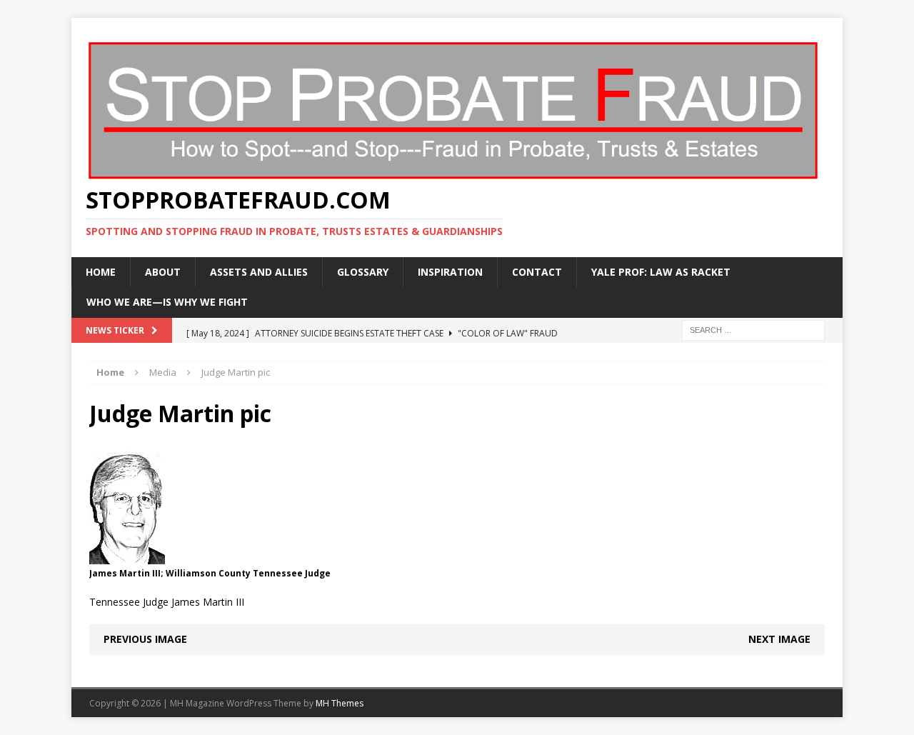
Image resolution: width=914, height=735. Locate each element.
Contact (537, 272)
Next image (779, 639)
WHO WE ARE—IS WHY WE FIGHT (167, 302)
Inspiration (450, 272)
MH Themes (339, 703)
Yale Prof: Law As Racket (660, 272)
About (163, 272)
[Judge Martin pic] (127, 556)
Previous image (145, 639)
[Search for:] (753, 329)
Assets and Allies (259, 272)
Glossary (362, 272)
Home (101, 272)
